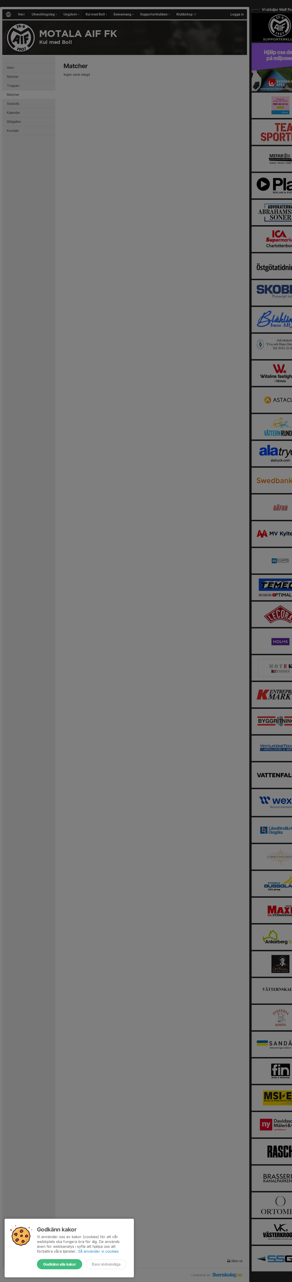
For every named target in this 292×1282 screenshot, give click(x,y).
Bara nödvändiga (106, 1264)
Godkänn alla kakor (59, 1264)
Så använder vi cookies (98, 1251)
